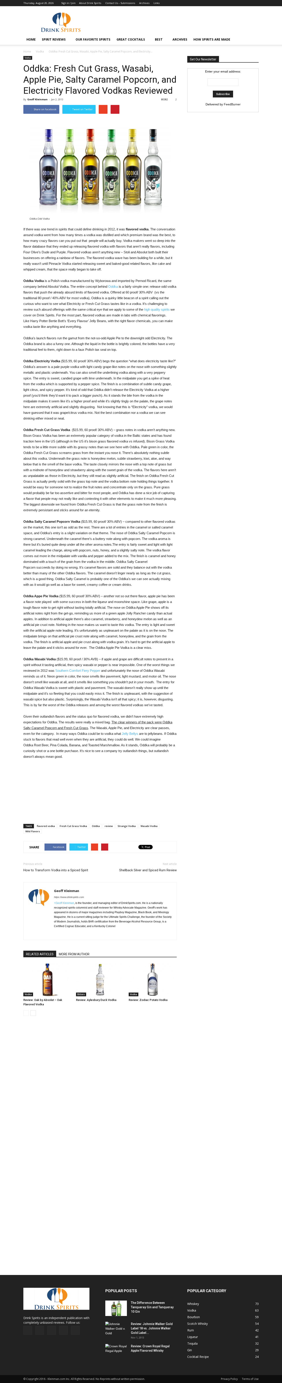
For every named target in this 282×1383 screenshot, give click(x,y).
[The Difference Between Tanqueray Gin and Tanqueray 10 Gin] (116, 1308)
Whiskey (193, 1304)
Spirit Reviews (54, 39)
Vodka (40, 51)
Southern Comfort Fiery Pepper (77, 670)
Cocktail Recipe (198, 1357)
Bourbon (193, 1317)
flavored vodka (46, 826)
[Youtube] (255, 3)
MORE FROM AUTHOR (74, 954)
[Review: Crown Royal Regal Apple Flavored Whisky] (116, 1351)
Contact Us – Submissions (120, 3)
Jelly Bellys (130, 733)
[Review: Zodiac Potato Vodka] (153, 979)
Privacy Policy (229, 1379)
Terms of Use (250, 1379)
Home (27, 51)
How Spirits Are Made (211, 39)
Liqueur (192, 1337)
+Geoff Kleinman (64, 903)
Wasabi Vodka (149, 826)
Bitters (81, 994)
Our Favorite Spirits (93, 39)
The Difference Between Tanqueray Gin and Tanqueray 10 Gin (152, 1307)
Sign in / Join (68, 3)
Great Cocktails (131, 39)
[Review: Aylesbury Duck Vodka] (100, 979)
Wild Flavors (32, 831)
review (109, 826)
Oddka (113, 286)
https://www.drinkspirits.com (69, 897)
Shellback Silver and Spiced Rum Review (148, 870)
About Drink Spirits (90, 3)
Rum (190, 1330)
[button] (253, 39)
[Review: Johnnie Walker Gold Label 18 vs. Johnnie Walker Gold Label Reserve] (116, 1329)
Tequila (192, 1343)
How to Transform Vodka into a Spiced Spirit (55, 870)
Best (159, 39)
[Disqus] (100, 1086)
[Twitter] (248, 3)
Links (157, 3)
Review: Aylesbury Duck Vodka (96, 1000)
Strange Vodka (127, 826)
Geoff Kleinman (37, 99)
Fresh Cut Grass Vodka (73, 826)
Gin (189, 1350)
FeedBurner (232, 104)
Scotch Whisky (197, 1323)
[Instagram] (240, 3)
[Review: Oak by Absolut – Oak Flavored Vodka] (47, 979)
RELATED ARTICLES (40, 954)
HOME (31, 39)
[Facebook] (226, 3)
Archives (144, 3)
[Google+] (233, 3)
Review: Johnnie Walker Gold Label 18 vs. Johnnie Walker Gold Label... (152, 1328)
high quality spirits (157, 309)
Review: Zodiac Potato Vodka (148, 1000)
